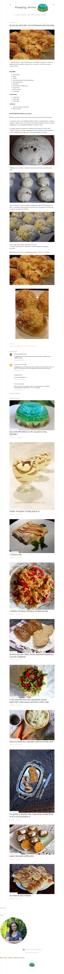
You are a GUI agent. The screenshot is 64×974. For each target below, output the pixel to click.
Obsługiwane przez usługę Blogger (33, 949)
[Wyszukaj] (53, 4)
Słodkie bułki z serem (20, 895)
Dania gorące (35, 15)
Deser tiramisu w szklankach (24, 511)
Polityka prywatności (19, 957)
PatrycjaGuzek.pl (18, 354)
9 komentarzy (19, 514)
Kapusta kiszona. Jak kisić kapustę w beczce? (32, 741)
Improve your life (18, 364)
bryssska (16, 375)
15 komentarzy (19, 614)
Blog (1, 957)
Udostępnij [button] (12, 343)
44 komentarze (19, 437)
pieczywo (33, 346)
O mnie (5, 957)
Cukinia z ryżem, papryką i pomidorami (29, 611)
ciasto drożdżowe (24, 346)
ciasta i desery (17, 346)
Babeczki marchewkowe (22, 856)
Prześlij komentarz (15, 393)
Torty (28, 15)
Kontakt (10, 957)
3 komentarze (19, 659)
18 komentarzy (19, 744)
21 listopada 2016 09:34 (19, 379)
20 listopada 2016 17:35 (19, 370)
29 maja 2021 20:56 (18, 389)
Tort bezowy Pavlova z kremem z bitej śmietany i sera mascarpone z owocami (29, 700)
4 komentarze (19, 705)
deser (29, 346)
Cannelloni (16, 554)
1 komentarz (18, 557)
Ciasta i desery (21, 15)
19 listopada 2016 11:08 (19, 360)
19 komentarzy (19, 898)
